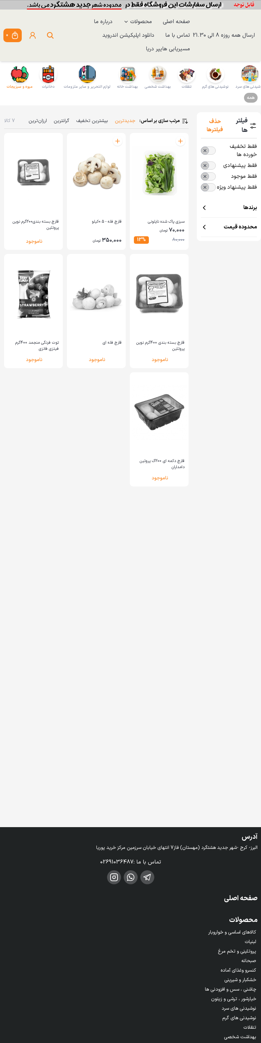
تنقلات (249, 1027)
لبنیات (250, 941)
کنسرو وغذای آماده (238, 970)
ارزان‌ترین (38, 120)
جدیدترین (125, 120)
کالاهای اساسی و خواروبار (232, 932)
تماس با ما (177, 35)
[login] (32, 35)
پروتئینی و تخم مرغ (237, 951)
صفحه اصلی (176, 22)
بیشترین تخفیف (92, 120)
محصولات (141, 22)
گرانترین (61, 120)
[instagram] (114, 877)
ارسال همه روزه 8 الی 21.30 (224, 35)
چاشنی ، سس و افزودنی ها (230, 989)
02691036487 (117, 862)
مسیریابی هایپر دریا (168, 49)
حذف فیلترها (215, 126)
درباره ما (103, 22)
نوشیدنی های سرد (239, 1008)
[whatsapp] (131, 877)
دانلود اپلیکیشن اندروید (128, 35)
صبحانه (248, 960)
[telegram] (147, 877)
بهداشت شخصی (240, 1037)
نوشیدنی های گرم (239, 1018)
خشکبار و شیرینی (240, 980)
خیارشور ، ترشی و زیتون (233, 999)
